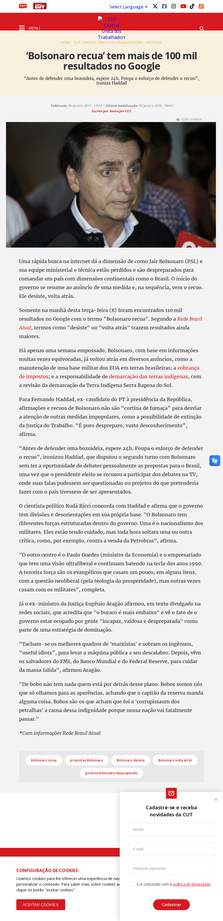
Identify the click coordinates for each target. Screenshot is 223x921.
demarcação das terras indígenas (148, 376)
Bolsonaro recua (44, 760)
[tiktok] (192, 6)
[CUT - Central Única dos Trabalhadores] (111, 28)
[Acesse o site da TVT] (23, 8)
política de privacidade (191, 884)
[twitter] (155, 6)
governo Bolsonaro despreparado (111, 773)
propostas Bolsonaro (86, 760)
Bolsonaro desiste (131, 760)
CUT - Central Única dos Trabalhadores (108, 42)
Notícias (154, 42)
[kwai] (201, 5)
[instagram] (173, 6)
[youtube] (182, 6)
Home (65, 42)
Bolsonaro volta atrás (175, 760)
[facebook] (164, 6)
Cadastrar (171, 904)
